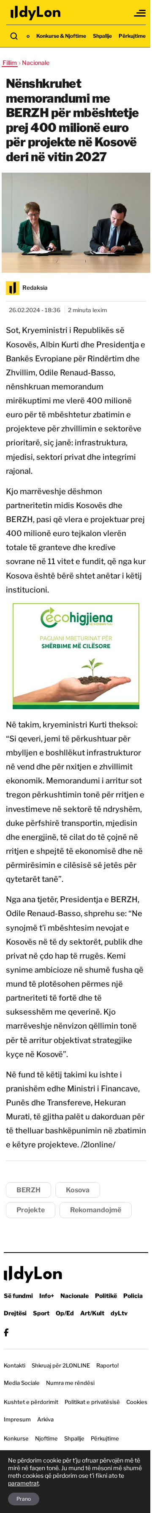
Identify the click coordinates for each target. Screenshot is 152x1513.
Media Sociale (22, 1382)
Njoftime (46, 1438)
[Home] (35, 12)
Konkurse (16, 1438)
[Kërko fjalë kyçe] (14, 36)
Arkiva (45, 1419)
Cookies (136, 1401)
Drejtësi (15, 1313)
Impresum (17, 1419)
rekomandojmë (95, 1210)
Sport (41, 1313)
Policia (133, 1295)
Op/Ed (65, 1313)
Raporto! (107, 1365)
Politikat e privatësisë (92, 1401)
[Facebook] (6, 1332)
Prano (23, 1499)
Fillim (10, 62)
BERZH (28, 1190)
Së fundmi (18, 1295)
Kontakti (14, 1365)
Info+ (46, 1295)
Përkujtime (132, 36)
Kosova (78, 1190)
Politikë (106, 1295)
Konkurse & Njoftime (61, 36)
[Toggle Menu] (140, 13)
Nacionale (74, 1295)
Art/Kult (92, 1313)
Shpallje (102, 36)
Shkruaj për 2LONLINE (61, 1365)
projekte (30, 1210)
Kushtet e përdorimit (31, 1401)
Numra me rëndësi (70, 1382)
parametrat (23, 1483)
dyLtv (119, 1313)
